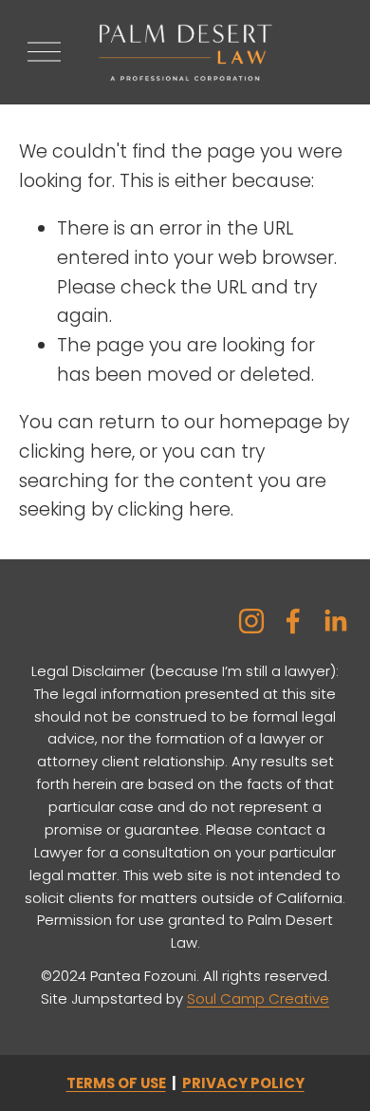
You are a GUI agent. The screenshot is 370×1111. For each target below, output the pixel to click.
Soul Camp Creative (258, 998)
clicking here (75, 451)
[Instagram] (251, 621)
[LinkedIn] (335, 621)
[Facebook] (293, 621)
